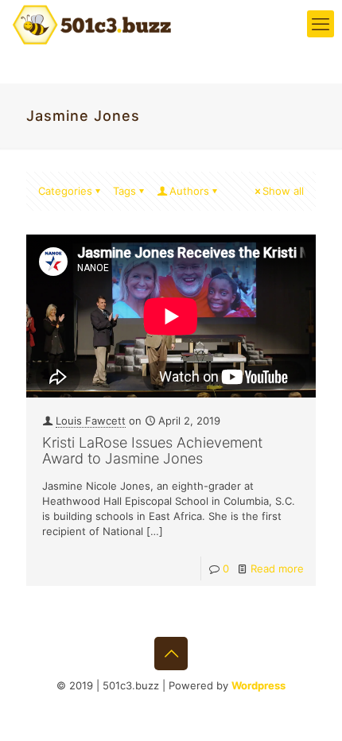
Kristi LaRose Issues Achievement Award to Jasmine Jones (152, 450)
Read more (277, 568)
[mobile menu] (320, 23)
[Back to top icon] (171, 653)
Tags (124, 190)
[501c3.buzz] (91, 24)
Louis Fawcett (91, 420)
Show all (283, 190)
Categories (65, 190)
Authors (189, 190)
